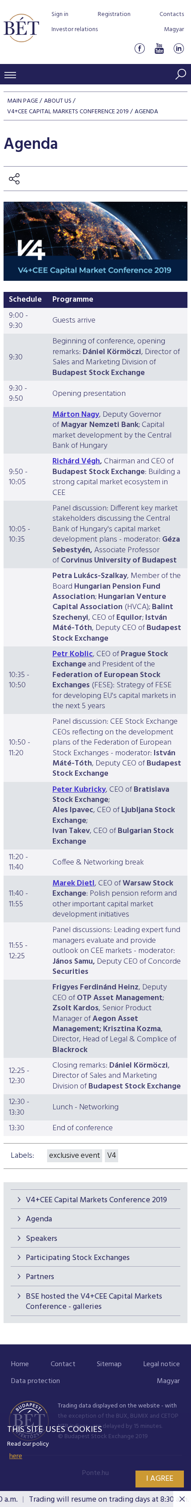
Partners (40, 1277)
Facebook (139, 48)
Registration (114, 14)
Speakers (41, 1238)
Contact (63, 1364)
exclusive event (74, 1155)
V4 (111, 1155)
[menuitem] (20, 1364)
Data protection (35, 1381)
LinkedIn (178, 48)
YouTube (159, 48)
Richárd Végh (76, 461)
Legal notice (161, 1364)
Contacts (171, 14)
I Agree (159, 1478)
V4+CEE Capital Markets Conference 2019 (96, 1200)
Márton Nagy (75, 414)
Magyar (174, 29)
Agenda (39, 1219)
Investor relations (75, 29)
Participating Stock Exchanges (78, 1258)
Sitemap (109, 1364)
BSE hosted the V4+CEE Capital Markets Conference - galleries (94, 1301)
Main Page (22, 101)
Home (20, 1364)
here (15, 1456)
